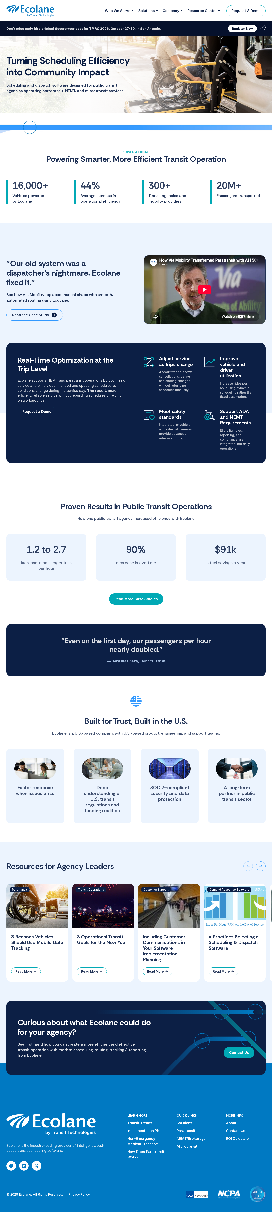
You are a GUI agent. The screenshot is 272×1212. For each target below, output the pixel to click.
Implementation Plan (144, 1131)
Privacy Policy (79, 1194)
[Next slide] (261, 866)
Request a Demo (37, 411)
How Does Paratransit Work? (145, 1154)
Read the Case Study (30, 315)
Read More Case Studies (136, 599)
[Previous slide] (248, 866)
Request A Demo (246, 11)
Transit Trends (139, 1123)
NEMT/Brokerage (191, 1138)
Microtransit (187, 1146)
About (231, 1123)
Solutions (184, 1123)
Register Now (242, 28)
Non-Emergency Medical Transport (143, 1141)
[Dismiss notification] (263, 27)
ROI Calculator (238, 1138)
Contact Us (239, 1052)
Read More (23, 971)
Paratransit (186, 1131)
